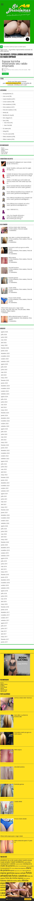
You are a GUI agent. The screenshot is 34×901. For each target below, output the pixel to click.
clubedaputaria (27, 864)
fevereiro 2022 (5, 477)
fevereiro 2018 (5, 607)
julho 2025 (4, 367)
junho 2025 (4, 369)
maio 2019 (4, 566)
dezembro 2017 (5, 612)
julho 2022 (4, 464)
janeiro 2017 (4, 642)
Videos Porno (4, 149)
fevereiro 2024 (5, 412)
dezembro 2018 (5, 580)
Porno (2, 148)
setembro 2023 (5, 426)
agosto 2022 (4, 461)
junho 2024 (4, 402)
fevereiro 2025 (5, 380)
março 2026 (4, 345)
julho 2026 (4, 334)
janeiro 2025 (4, 383)
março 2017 (4, 636)
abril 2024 (3, 407)
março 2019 (4, 572)
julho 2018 (4, 593)
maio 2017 (4, 631)
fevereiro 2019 (5, 574)
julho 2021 (4, 496)
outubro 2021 (5, 488)
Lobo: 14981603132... (13, 209)
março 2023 (4, 442)
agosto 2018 (4, 590)
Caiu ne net (6, 96)
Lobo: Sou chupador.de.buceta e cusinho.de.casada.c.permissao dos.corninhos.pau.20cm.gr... (15, 217)
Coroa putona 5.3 (5, 868)
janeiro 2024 (4, 415)
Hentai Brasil (3, 690)
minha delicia (17, 881)
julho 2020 (4, 528)
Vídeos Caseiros (7, 139)
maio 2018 (4, 599)
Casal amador (5, 862)
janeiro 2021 (4, 512)
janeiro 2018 (4, 609)
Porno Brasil (4, 152)
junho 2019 (4, 563)
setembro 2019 (5, 555)
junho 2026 (4, 337)
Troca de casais (7, 134)
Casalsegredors (5, 864)
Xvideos (3, 150)
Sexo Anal (6, 122)
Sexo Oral (6, 125)
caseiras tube (19, 864)
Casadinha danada (27, 860)
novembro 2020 (5, 518)
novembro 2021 (5, 485)
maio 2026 (4, 340)
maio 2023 (4, 437)
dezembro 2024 (5, 385)
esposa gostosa (7, 873)
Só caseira (5, 128)
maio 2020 (4, 534)
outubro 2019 (5, 553)
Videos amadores (7, 136)
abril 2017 (3, 634)
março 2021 (4, 507)
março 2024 (4, 410)
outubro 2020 (5, 520)
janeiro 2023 (4, 447)
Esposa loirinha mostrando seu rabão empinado (14, 63)
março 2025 (4, 377)
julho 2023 (4, 431)
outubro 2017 (5, 617)
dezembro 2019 (5, 547)
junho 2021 (4, 499)
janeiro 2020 (4, 545)
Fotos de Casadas (23, 69)
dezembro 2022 (5, 450)
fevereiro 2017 (5, 639)
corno (16, 866)
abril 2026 (3, 342)
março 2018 (4, 604)
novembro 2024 (5, 388)
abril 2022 (3, 472)
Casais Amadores (7, 99)
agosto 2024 (4, 396)
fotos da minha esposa (14, 878)
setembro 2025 (5, 361)
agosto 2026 (4, 332)
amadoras (3, 860)
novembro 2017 (5, 615)
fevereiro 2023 (5, 445)
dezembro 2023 (5, 418)
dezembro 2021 (5, 483)
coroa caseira (30, 866)
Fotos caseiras (15, 69)
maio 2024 (4, 404)
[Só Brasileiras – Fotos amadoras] (17, 10)
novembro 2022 (5, 453)
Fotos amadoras (7, 69)
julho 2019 (4, 561)
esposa (12, 870)
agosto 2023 (4, 429)
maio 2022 (4, 469)
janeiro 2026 (4, 350)
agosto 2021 (4, 493)
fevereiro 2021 (5, 510)
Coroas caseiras (7, 101)
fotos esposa (26, 878)
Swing (4, 131)
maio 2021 (4, 501)
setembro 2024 (5, 394)
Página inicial (3, 49)
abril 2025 (3, 375)
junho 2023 (4, 434)
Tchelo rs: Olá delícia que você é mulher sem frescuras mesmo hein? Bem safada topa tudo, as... (19, 181)
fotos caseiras (19, 875)
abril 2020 (3, 537)
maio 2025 (4, 372)
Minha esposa (6, 46)
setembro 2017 (5, 620)
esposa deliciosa (26, 870)
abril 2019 (3, 569)
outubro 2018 (5, 585)
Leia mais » (5, 73)
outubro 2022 (5, 456)
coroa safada (14, 868)
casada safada (18, 860)
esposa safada (19, 873)
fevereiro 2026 (5, 348)
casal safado (27, 862)
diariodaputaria (22, 868)
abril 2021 (3, 504)
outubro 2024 (5, 391)
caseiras (12, 864)
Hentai (4, 112)
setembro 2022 (5, 458)
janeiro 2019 (4, 577)
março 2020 (4, 539)
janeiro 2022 (4, 480)
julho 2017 (4, 626)
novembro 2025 (5, 356)
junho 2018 (4, 596)
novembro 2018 (5, 582)
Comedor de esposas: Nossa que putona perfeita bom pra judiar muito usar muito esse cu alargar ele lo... (20, 175)
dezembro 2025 (5, 353)
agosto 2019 (4, 558)
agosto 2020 (4, 526)
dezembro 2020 (5, 515)
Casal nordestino (17, 862)
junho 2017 (4, 628)
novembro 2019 (5, 550)
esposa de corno (18, 870)
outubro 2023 (5, 423)
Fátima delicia (6, 881)
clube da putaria (7, 866)
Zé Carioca (5, 68)
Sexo (4, 120)
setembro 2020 (5, 523)
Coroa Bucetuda (22, 866)
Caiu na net (4, 153)
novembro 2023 (5, 421)
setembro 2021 (5, 491)
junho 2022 (4, 466)
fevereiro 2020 (5, 542)
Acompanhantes (7, 93)
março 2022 (4, 474)
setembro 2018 (5, 588)
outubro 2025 (5, 358)
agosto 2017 (4, 623)
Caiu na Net (10, 860)
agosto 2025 (4, 364)
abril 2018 (3, 601)
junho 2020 (4, 531)
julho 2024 (4, 399)
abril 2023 (3, 439)
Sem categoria (6, 118)
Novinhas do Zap (7, 115)
